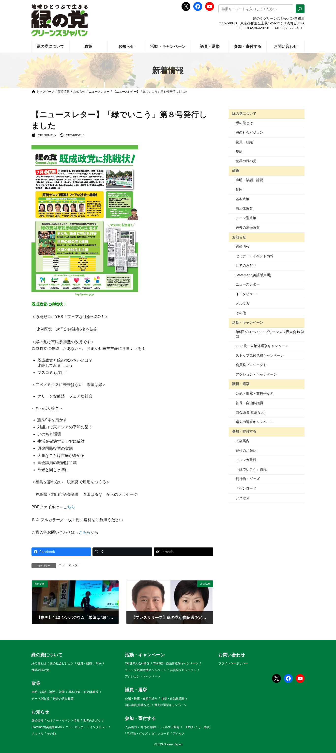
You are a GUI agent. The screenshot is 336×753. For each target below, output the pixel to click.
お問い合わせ (231, 654)
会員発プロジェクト (251, 365)
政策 (235, 170)
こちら (69, 507)
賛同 (239, 190)
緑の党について (244, 113)
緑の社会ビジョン (249, 132)
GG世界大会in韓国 (137, 663)
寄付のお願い (246, 450)
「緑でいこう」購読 (251, 469)
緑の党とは (244, 123)
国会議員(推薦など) (251, 412)
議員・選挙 (240, 384)
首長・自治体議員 (249, 403)
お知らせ (239, 237)
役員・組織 (244, 142)
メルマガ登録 (246, 460)
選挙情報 (242, 246)
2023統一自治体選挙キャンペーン (262, 346)
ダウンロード (246, 488)
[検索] (300, 8)
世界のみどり (246, 265)
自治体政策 (244, 208)
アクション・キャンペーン (256, 374)
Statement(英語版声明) (253, 275)
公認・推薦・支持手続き (255, 393)
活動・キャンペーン (247, 322)
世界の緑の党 (246, 161)
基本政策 (242, 199)
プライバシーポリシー (233, 663)
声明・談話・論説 (249, 180)
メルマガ (242, 303)
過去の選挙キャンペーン (255, 422)
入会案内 (242, 441)
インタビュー (246, 294)
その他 (241, 313)
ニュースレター (70, 565)
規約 (239, 151)
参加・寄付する (244, 431)
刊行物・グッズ (248, 479)
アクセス (242, 498)
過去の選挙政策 (248, 227)
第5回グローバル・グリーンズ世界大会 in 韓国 (270, 334)
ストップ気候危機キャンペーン (260, 355)
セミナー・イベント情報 (255, 256)
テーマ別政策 (246, 218)
